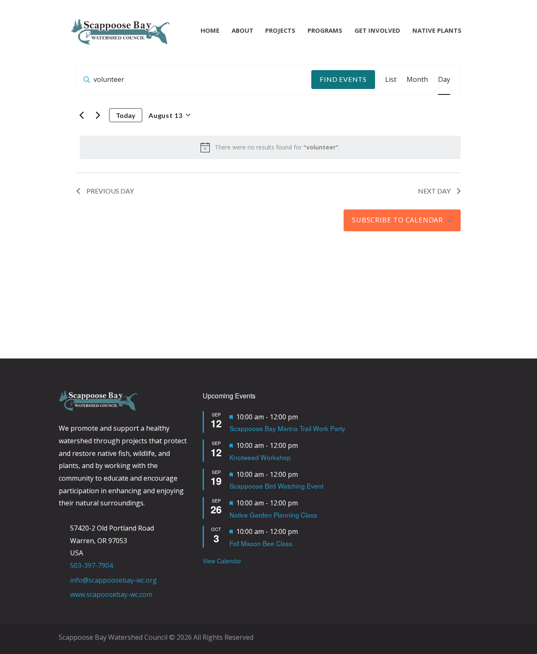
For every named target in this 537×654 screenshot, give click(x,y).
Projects (280, 30)
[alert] (270, 147)
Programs (325, 30)
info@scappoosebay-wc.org (113, 580)
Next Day (434, 191)
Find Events (343, 79)
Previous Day (110, 191)
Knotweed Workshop (260, 457)
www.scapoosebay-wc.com (111, 594)
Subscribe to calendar (397, 220)
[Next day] (98, 115)
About (242, 30)
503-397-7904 (91, 565)
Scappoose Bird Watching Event (276, 485)
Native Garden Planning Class (273, 514)
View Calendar (222, 561)
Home (210, 30)
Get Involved (377, 30)
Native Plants (436, 30)
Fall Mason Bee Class (260, 543)
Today (126, 115)
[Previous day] (81, 115)
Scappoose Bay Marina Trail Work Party (287, 428)
